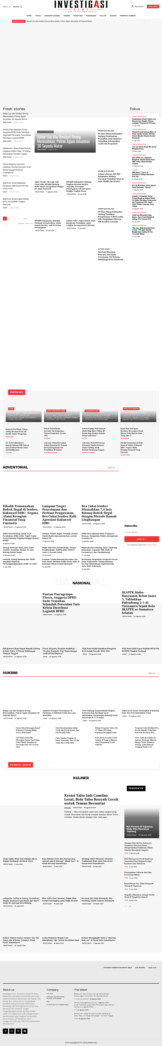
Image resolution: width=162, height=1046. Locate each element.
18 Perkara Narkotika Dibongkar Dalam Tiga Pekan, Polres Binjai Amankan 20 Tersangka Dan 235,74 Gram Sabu (28, 742)
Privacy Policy (151, 545)
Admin (5, 176)
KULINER (67, 808)
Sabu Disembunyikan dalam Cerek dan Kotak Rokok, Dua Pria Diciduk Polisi (67, 730)
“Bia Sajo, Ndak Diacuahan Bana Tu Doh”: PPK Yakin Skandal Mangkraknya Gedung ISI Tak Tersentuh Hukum (143, 231)
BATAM (84, 438)
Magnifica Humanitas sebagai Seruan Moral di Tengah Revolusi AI (139, 896)
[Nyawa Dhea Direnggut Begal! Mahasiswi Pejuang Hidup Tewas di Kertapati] (8, 730)
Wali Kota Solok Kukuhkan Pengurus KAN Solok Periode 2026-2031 (15, 186)
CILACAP (135, 170)
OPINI (126, 853)
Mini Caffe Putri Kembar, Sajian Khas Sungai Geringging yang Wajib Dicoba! (60, 899)
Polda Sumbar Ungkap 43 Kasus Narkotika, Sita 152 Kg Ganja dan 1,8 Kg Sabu (67, 740)
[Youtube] (24, 1031)
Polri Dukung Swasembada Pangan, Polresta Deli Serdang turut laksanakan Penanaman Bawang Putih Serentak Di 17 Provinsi (100, 714)
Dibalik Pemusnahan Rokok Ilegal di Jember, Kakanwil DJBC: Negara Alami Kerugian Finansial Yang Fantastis (131, 447)
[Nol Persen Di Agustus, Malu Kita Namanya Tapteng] (141, 813)
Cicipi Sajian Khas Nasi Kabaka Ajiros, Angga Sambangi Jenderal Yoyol (20, 860)
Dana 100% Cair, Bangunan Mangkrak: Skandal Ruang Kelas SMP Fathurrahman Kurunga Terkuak (143, 160)
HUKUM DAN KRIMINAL (45, 132)
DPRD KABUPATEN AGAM (56, 411)
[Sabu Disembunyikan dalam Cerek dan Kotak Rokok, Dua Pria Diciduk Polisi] (48, 730)
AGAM (11, 409)
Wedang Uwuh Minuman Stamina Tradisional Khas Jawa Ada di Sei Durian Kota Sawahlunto (97, 861)
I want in (140, 539)
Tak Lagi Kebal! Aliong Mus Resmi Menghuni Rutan (144, 147)
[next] (148, 21)
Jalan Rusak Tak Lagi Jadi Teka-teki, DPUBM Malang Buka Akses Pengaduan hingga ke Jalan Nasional (49, 185)
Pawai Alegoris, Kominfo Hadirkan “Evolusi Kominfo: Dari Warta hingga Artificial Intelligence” (60, 651)
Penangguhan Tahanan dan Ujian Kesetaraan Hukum (138, 873)
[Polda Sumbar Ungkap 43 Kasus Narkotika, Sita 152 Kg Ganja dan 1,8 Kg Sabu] (48, 740)
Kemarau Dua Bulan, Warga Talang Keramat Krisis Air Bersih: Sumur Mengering (16, 431)
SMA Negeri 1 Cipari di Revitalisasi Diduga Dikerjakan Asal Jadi (143, 174)
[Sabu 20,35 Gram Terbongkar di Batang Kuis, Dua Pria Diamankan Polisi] (140, 695)
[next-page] (5, 223)
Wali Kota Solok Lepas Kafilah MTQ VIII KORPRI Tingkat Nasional (16, 202)
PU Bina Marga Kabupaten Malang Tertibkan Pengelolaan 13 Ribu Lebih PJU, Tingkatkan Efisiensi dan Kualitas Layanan (110, 216)
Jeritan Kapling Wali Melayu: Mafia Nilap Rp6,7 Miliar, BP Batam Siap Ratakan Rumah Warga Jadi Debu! (93, 432)
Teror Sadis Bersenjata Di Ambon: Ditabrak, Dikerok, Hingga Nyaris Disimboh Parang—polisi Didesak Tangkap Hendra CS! (146, 742)
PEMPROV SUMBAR (50, 453)
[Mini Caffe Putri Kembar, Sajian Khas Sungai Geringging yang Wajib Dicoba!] (60, 882)
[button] (18, 6)
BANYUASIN (10, 436)
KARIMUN (47, 438)
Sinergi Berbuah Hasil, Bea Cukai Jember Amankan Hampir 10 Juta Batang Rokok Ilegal (18, 549)
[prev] (144, 21)
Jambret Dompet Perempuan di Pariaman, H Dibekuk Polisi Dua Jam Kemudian (59, 713)
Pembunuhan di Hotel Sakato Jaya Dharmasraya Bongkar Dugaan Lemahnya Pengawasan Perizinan (144, 121)
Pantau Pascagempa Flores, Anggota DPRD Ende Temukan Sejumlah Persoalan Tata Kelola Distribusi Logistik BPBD (61, 602)
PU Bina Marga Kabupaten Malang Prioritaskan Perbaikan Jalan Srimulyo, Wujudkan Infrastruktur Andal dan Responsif (110, 138)
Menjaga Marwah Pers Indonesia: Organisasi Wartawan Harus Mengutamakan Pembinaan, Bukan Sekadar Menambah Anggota (138, 846)
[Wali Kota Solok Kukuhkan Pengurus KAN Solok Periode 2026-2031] (101, 632)
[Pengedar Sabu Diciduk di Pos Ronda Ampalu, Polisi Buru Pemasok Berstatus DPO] (127, 730)
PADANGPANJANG (92, 411)
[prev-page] (125, 906)
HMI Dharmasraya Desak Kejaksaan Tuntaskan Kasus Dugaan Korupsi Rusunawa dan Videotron (138, 861)
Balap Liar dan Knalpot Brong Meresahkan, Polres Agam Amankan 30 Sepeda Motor (59, 21)
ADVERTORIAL (125, 455)
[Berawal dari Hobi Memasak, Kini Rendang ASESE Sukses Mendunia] (100, 882)
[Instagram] (11, 1031)
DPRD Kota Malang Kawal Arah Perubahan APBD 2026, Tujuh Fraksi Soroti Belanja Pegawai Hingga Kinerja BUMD (21, 537)
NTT (75, 1010)
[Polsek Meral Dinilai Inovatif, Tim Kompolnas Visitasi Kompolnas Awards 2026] (74, 432)
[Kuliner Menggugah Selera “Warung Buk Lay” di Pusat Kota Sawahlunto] (100, 922)
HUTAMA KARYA (104, 249)
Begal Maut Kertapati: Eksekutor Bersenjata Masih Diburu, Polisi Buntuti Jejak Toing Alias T (131, 432)
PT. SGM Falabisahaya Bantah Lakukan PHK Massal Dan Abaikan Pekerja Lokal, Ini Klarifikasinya (17, 446)
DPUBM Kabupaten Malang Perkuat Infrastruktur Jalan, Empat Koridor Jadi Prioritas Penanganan (48, 224)
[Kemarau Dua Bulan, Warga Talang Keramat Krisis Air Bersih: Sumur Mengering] (36, 432)
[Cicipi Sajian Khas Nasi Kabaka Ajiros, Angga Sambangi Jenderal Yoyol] (21, 843)
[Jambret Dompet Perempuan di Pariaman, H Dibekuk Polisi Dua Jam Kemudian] (61, 695)
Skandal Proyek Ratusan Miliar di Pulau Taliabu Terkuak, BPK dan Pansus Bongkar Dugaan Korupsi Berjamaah (144, 135)
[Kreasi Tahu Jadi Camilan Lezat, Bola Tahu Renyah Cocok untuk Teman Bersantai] (32, 806)
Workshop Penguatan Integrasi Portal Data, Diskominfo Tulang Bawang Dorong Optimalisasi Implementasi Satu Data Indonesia (99, 562)
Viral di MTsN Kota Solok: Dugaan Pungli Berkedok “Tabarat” (144, 186)
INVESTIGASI (7, 122)
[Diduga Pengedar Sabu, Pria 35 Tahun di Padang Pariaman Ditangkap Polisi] (87, 730)
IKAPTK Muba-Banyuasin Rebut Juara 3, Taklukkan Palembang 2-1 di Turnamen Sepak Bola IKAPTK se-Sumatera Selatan (139, 602)
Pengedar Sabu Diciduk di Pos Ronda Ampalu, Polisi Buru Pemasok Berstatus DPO (147, 730)
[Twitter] (18, 1031)
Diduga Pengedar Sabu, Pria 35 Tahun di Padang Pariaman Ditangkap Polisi (106, 730)
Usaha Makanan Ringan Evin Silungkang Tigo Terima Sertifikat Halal (60, 939)
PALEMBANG (124, 438)
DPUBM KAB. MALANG (106, 131)
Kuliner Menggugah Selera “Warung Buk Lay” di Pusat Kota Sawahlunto (99, 939)
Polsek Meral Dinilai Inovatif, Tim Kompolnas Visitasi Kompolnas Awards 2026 (55, 432)
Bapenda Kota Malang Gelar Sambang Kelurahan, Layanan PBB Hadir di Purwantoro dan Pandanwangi (99, 549)
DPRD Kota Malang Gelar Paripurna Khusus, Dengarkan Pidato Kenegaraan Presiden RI (100, 535)
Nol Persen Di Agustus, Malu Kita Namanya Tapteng (140, 829)
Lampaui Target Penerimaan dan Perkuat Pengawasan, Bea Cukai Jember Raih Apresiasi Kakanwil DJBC (59, 514)
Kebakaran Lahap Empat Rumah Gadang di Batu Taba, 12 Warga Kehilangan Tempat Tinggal (17, 151)
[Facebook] (5, 1031)
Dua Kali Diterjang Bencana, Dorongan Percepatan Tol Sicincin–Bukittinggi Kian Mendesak (110, 256)
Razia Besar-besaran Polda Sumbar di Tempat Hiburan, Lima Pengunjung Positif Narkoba (106, 741)
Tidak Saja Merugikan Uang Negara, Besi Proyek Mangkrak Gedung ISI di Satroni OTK (143, 217)
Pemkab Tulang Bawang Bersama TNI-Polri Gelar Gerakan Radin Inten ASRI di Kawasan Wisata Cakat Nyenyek (60, 561)
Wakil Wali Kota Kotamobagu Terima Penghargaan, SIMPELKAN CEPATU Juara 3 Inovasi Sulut (59, 549)
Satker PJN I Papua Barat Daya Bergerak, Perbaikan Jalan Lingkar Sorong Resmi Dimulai (80, 223)
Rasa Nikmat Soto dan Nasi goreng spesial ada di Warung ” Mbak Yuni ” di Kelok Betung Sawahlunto (60, 861)
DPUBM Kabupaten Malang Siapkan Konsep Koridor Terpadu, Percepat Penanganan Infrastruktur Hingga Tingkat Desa (78, 186)
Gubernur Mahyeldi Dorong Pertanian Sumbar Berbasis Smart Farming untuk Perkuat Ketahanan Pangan (93, 446)
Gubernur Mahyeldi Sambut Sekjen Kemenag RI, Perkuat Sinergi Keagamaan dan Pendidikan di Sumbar (55, 446)
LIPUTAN (9, 453)
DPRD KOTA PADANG (131, 409)
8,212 (25, 219)
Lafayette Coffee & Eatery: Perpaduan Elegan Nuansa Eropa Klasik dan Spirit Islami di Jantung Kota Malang (21, 900)
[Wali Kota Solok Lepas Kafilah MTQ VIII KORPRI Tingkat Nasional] (140, 632)
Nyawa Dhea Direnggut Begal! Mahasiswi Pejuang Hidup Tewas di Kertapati (28, 730)
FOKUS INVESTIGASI (139, 116)
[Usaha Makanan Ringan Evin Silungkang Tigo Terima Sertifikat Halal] (60, 922)
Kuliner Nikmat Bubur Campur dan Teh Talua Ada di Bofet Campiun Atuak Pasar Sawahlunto (21, 940)
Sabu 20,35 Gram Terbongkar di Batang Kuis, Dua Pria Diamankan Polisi (140, 712)
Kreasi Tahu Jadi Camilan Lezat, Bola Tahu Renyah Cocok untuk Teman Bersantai (91, 799)
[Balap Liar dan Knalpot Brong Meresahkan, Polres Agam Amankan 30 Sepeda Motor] (65, 130)
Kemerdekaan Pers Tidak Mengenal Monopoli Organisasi (138, 884)
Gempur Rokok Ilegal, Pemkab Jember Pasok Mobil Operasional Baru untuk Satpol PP (60, 535)
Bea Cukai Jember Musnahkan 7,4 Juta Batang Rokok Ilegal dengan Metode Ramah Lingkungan (99, 513)
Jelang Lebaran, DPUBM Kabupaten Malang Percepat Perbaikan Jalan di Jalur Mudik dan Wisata (111, 178)
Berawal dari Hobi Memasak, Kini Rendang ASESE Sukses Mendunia (98, 899)
